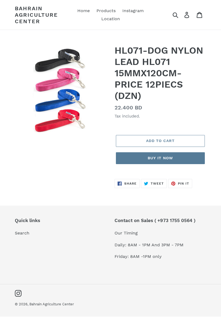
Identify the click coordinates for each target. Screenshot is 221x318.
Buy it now (160, 158)
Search (22, 233)
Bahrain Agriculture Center (36, 15)
